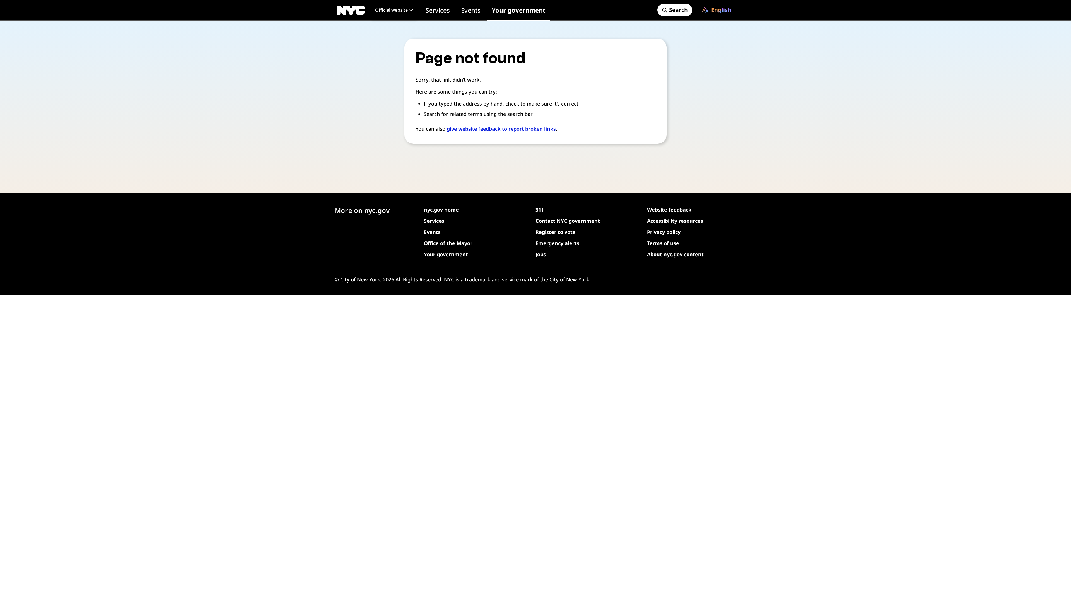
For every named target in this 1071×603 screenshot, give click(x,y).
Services (438, 10)
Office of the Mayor (448, 243)
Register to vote (556, 232)
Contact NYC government (568, 220)
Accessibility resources (675, 220)
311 (540, 209)
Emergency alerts (557, 243)
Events (471, 10)
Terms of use (663, 243)
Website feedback (669, 209)
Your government (519, 10)
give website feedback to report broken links (501, 128)
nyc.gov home (441, 209)
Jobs (541, 254)
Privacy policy (664, 232)
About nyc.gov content (675, 254)
